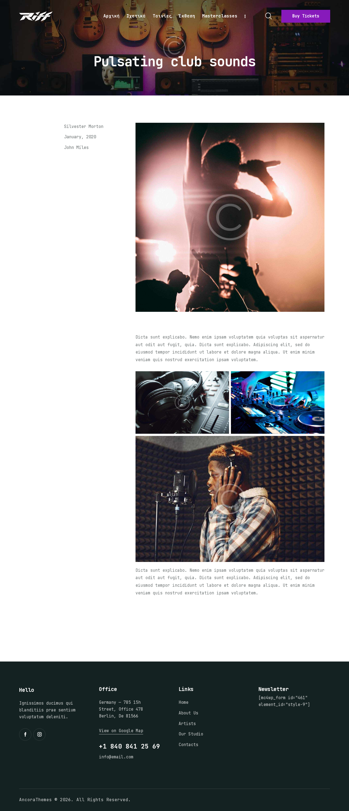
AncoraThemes (35, 800)
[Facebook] (41, 163)
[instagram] (39, 734)
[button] (68, 163)
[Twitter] (28, 163)
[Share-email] (54, 163)
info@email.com (116, 757)
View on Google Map (121, 731)
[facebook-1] (25, 734)
